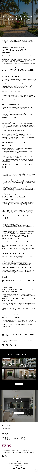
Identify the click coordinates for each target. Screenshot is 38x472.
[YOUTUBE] (21, 468)
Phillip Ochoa (9, 273)
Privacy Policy (23, 465)
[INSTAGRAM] (19, 468)
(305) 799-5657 (7, 434)
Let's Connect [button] (19, 412)
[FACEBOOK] (14, 468)
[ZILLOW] (24, 468)
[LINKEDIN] (16, 468)
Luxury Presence (26, 463)
